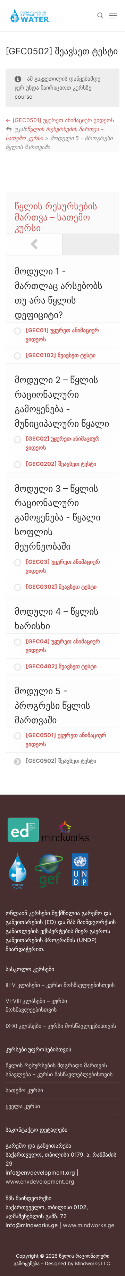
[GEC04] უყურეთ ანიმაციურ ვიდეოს (63, 646)
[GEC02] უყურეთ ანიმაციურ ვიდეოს (63, 443)
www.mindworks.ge (88, 1225)
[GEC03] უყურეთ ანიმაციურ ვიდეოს (63, 566)
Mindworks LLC (92, 1263)
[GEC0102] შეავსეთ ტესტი (60, 355)
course (23, 96)
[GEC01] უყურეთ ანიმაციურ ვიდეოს (62, 335)
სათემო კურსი (24, 1090)
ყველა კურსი (23, 1106)
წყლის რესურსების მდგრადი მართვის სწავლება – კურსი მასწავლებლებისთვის (59, 1070)
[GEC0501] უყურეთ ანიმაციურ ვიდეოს (62, 120)
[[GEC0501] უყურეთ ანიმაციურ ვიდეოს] (34, 244)
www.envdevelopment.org (40, 1181)
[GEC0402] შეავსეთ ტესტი (61, 666)
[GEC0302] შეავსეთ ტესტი (61, 586)
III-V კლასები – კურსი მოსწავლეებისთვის (60, 984)
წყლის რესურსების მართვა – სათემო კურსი (56, 217)
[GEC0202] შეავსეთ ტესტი (61, 463)
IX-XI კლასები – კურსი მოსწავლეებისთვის (61, 1025)
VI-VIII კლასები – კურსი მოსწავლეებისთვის (36, 1005)
